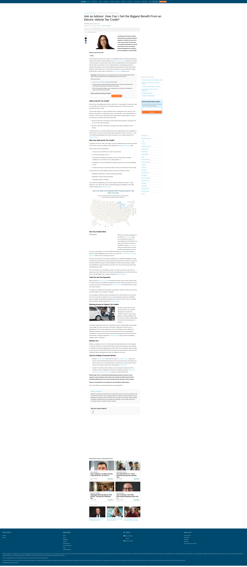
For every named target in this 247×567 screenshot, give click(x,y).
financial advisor (117, 71)
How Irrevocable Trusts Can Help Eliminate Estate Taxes (131, 519)
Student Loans (145, 191)
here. (120, 159)
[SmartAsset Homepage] (86, 1)
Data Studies (145, 154)
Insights (144, 164)
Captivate (65, 541)
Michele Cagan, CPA (96, 391)
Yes (93, 411)
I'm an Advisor (155, 1)
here (132, 133)
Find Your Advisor (117, 95)
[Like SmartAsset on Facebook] (124, 536)
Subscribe (152, 112)
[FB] (86, 41)
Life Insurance (145, 172)
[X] (86, 38)
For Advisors (137, 1)
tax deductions (132, 245)
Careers (4, 537)
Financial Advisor (93, 13)
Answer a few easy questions (99, 82)
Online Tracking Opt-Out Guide (190, 543)
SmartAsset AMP (66, 543)
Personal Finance (146, 178)
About (64, 537)
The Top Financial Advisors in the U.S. (151, 86)
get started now (123, 365)
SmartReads (144, 1)
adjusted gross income (124, 145)
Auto (143, 141)
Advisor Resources (146, 138)
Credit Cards (145, 149)
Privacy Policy (186, 537)
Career (143, 143)
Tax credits (128, 237)
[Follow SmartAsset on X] (124, 538)
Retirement (106, 1)
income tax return (103, 280)
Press (64, 547)
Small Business (145, 188)
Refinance (144, 183)
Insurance (144, 167)
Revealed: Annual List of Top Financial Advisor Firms (96, 519)
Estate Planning (145, 159)
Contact (4, 535)
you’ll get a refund (116, 284)
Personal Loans (145, 180)
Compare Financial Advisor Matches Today (152, 80)
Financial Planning (115, 1)
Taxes (100, 1)
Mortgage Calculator (147, 93)
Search (64, 535)
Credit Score (145, 151)
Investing (129, 1)
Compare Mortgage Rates (148, 95)
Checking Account (146, 146)
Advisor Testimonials (67, 545)
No (93, 412)
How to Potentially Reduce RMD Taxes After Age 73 (114, 519)
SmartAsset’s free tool (123, 358)
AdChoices (186, 539)
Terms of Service (187, 535)
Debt (143, 157)
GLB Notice (186, 541)
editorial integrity (96, 28)
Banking (123, 1)
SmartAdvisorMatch (67, 549)
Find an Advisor (163, 1)
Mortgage (94, 1)
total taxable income (120, 60)
